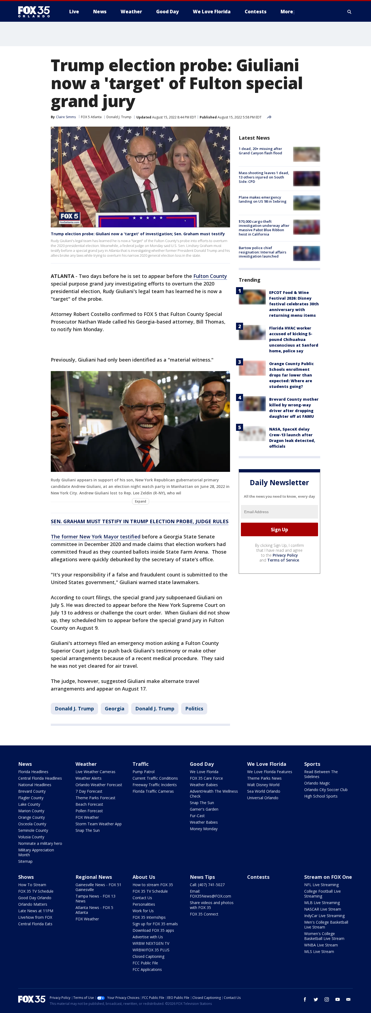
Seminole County (33, 830)
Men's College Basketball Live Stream (326, 925)
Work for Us (143, 910)
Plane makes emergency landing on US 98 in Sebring (263, 199)
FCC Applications (147, 969)
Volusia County (31, 836)
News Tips (202, 877)
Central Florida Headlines (40, 778)
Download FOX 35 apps (153, 930)
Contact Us (142, 897)
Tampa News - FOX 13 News (95, 898)
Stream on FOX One (328, 877)
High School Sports (321, 796)
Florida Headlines (33, 771)
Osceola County (32, 823)
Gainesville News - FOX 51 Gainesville (98, 887)
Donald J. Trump (118, 117)
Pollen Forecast (89, 810)
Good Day (202, 764)
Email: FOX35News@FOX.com (210, 894)
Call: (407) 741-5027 (207, 884)
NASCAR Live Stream (322, 909)
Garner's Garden (204, 809)
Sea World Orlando (263, 791)
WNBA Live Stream (321, 945)
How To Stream (32, 884)
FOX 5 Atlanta (91, 117)
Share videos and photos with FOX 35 (212, 905)
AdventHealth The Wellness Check (214, 794)
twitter (316, 999)
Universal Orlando (262, 797)
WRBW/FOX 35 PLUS (151, 949)
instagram (326, 999)
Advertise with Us (148, 936)
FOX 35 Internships (149, 917)
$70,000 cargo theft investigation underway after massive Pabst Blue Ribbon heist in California (264, 228)
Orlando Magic (317, 783)
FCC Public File (145, 962)
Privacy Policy (285, 555)
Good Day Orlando (34, 897)
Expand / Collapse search (349, 12)
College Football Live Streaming (322, 894)
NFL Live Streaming (321, 884)
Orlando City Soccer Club (326, 789)
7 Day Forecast (89, 791)
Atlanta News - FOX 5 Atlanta (94, 910)
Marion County (31, 810)
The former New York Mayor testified (95, 536)
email (348, 999)
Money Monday (204, 828)
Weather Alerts (89, 778)
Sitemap (25, 861)
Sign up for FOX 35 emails (155, 923)
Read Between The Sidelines (321, 774)
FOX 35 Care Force (206, 778)
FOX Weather (87, 817)
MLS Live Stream (319, 951)
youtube (337, 999)
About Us (144, 877)
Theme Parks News (264, 778)
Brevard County (32, 791)
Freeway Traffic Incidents (155, 784)
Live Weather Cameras (95, 771)
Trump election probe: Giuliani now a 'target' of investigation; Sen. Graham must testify (138, 233)
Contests (258, 877)
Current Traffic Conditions (155, 778)
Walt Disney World (263, 784)
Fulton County (210, 276)
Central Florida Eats (35, 923)
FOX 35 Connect (204, 914)
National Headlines (34, 784)
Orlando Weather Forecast (99, 784)
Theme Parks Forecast (95, 797)
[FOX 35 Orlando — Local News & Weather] (36, 11)
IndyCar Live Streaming (324, 915)
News (25, 764)
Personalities (144, 904)
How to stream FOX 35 (153, 884)
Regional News (94, 877)
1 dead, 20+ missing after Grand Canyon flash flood (260, 150)
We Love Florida (204, 771)
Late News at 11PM (35, 910)
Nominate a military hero (40, 843)
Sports (312, 764)
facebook (305, 999)
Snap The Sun (88, 830)
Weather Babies (204, 784)
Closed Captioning (148, 956)
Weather (86, 764)
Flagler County (30, 797)
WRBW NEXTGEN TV (151, 943)
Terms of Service (283, 560)
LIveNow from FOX (35, 917)
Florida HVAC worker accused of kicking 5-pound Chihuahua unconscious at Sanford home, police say (293, 339)
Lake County (29, 804)
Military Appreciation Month (36, 852)
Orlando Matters (32, 904)
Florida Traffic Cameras (153, 791)
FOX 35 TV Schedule (36, 891)
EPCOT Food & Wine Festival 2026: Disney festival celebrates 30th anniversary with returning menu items (294, 304)
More (287, 11)
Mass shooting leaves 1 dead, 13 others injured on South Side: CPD (264, 177)
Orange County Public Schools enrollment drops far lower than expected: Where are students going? (291, 375)
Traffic (141, 764)
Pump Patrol (144, 771)
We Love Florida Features (269, 771)
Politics (194, 708)
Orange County (31, 817)
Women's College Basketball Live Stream (324, 936)
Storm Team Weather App (99, 823)
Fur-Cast (197, 815)
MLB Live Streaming (322, 902)
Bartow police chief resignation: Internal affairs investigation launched (262, 252)
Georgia (114, 708)
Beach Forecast (89, 804)
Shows (26, 877)
